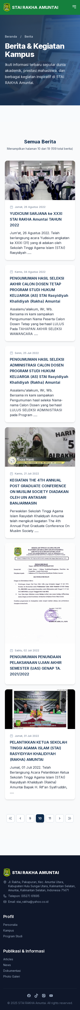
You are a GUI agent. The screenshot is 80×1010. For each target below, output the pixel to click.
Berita (29, 36)
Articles (8, 959)
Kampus (8, 930)
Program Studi (12, 936)
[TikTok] (36, 996)
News (7, 965)
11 (50, 818)
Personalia (10, 924)
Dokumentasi (12, 970)
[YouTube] (51, 996)
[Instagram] (44, 996)
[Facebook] (29, 996)
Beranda (11, 36)
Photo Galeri (11, 976)
